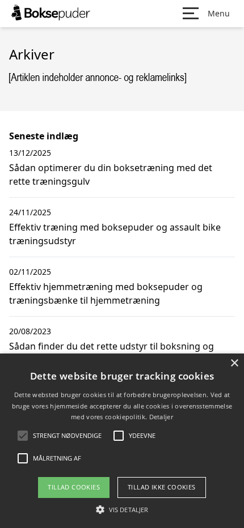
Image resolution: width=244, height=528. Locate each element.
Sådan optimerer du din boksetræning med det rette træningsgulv (110, 174)
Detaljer (161, 416)
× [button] (234, 363)
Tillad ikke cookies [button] (162, 487)
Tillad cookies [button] (74, 487)
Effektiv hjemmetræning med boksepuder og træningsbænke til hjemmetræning (106, 293)
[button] (122, 509)
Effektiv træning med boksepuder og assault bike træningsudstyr (115, 234)
